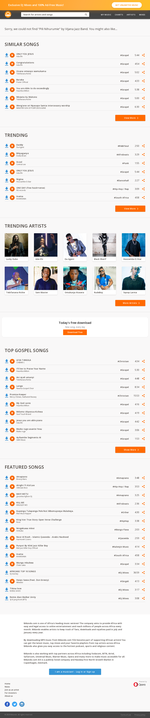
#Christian (123, 361)
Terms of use (126, 715)
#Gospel (124, 55)
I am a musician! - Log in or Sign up (75, 671)
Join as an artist (12, 689)
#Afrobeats (123, 154)
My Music (106, 14)
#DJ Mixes (123, 572)
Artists (131, 14)
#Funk (125, 163)
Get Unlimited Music (126, 5)
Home (7, 683)
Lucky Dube (12, 259)
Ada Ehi (39, 259)
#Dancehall (123, 180)
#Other (125, 512)
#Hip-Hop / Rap (121, 189)
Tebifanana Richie (15, 292)
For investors (11, 693)
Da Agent (69, 259)
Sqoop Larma (130, 292)
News (7, 686)
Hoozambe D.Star (132, 259)
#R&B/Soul (123, 146)
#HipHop (124, 521)
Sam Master (41, 292)
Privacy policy (139, 715)
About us (9, 696)
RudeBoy (98, 292)
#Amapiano (122, 478)
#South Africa (121, 197)
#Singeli (124, 581)
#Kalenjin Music (120, 546)
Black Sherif (100, 259)
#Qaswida (123, 538)
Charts (119, 14)
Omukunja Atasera (74, 292)
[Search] (86, 14)
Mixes (142, 14)
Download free (75, 332)
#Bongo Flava (121, 529)
